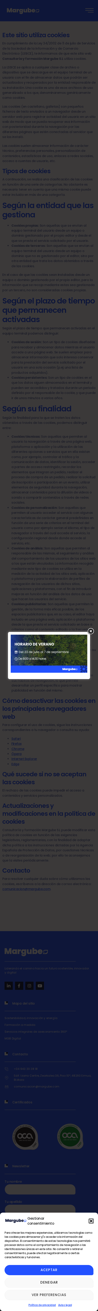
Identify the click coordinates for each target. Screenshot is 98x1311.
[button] (91, 1221)
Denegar (49, 1282)
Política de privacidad (42, 1305)
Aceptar (49, 1269)
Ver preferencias (49, 1294)
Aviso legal (65, 1305)
